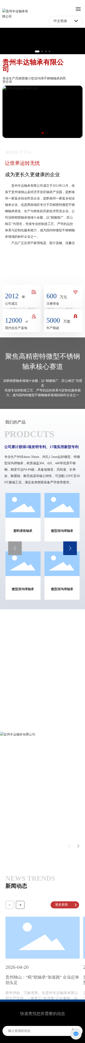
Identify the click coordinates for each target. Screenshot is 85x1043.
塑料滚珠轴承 (22, 531)
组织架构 (52, 271)
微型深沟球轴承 (62, 531)
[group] (42, 949)
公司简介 (14, 271)
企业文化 (33, 271)
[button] (37, 51)
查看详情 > (15, 746)
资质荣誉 (70, 271)
